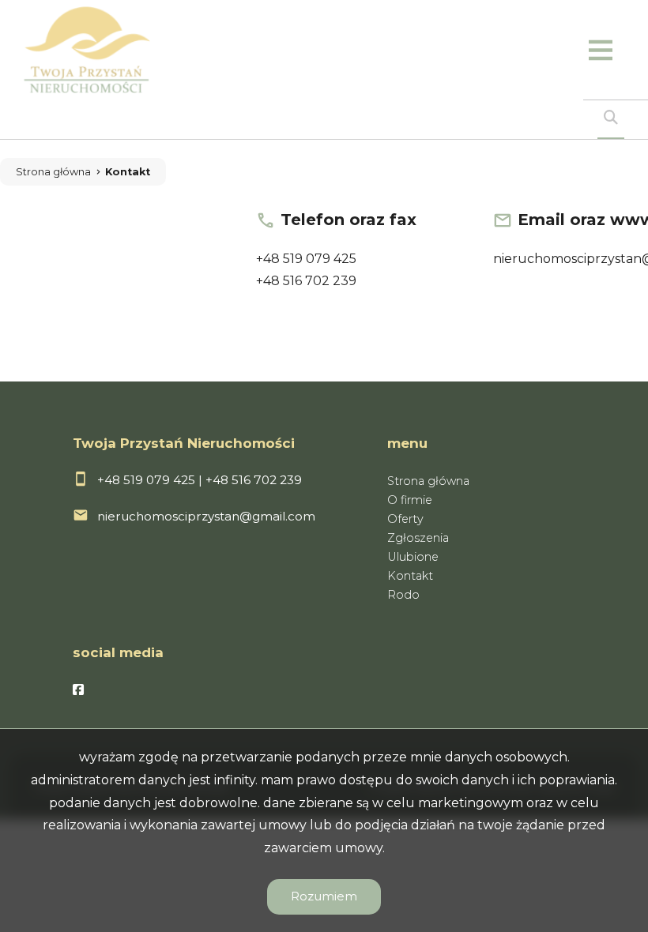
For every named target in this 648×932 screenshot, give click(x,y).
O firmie (409, 500)
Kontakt (127, 172)
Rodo (403, 595)
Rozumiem (324, 896)
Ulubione (413, 557)
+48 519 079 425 (306, 258)
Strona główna (53, 172)
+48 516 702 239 (306, 280)
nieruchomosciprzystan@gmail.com (206, 516)
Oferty (405, 519)
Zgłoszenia (418, 538)
